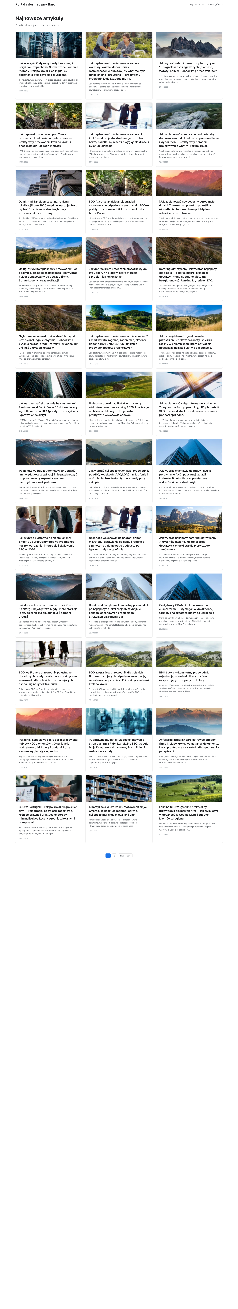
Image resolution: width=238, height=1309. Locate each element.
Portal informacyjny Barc (35, 4)
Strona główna (215, 4)
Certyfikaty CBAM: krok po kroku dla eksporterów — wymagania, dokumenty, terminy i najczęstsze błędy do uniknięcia (186, 608)
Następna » (125, 856)
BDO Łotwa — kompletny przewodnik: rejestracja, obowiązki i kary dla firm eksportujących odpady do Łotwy (184, 676)
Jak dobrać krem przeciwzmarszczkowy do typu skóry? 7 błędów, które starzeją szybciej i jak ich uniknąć (118, 272)
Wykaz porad (197, 4)
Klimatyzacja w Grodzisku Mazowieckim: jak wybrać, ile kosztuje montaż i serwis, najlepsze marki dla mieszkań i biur (118, 810)
